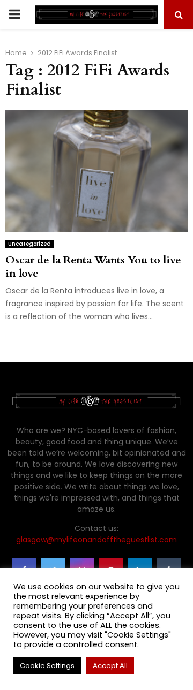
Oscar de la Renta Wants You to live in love (93, 266)
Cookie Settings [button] (47, 666)
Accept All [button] (110, 666)
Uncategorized (29, 244)
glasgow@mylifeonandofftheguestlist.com (96, 539)
